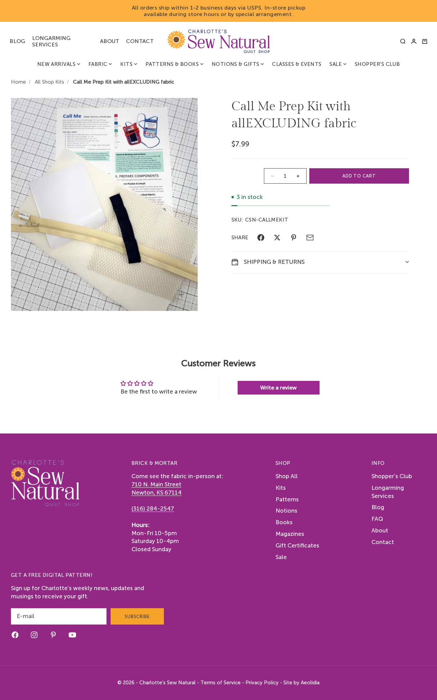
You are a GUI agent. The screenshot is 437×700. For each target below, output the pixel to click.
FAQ (377, 518)
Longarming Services (51, 41)
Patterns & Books (172, 64)
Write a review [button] (278, 387)
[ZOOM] (181, 294)
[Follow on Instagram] (34, 635)
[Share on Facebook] (261, 237)
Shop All (287, 476)
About (109, 41)
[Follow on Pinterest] (53, 635)
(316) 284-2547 (152, 508)
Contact (140, 41)
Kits (126, 64)
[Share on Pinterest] (294, 237)
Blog (17, 41)
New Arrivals (56, 64)
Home (18, 82)
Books (284, 522)
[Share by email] (310, 237)
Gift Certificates (297, 545)
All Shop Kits (49, 82)
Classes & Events (296, 64)
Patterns (287, 499)
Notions (286, 510)
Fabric (98, 64)
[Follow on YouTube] (72, 635)
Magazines (290, 533)
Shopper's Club (377, 64)
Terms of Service (220, 683)
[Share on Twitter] (277, 237)
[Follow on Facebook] (15, 635)
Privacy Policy (262, 683)
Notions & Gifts (235, 64)
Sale (335, 64)
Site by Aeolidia (301, 683)
